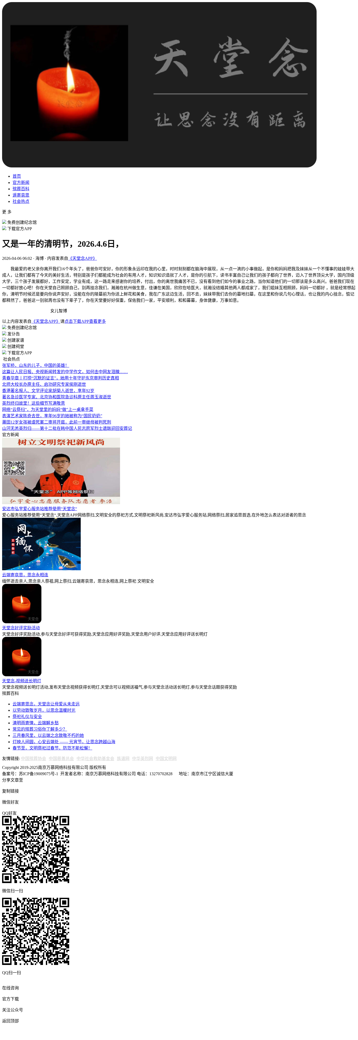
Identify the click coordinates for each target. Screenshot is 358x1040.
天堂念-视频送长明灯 (21, 681)
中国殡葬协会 (33, 758)
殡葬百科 (21, 189)
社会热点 (21, 201)
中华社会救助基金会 (95, 758)
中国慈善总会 (61, 758)
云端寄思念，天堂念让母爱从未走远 (46, 704)
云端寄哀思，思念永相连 (25, 575)
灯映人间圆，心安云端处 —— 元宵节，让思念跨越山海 (64, 742)
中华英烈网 (142, 758)
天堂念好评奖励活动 (21, 628)
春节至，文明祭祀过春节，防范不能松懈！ (52, 748)
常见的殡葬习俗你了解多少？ (40, 729)
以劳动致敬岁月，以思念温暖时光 (44, 710)
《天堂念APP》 (82, 258)
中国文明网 (166, 758)
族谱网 (123, 758)
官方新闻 (21, 182)
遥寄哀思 (21, 195)
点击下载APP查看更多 (85, 321)
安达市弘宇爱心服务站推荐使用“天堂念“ (39, 508)
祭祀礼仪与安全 (27, 716)
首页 (17, 176)
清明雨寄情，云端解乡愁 (36, 723)
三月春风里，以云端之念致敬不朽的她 (48, 735)
